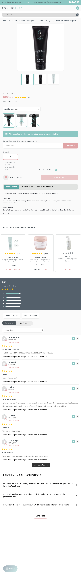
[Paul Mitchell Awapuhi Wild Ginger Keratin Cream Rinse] (13, 243)
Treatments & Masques (25, 20)
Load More (40, 516)
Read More (7, 214)
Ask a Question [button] (30, 315)
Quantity (6, 152)
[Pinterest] (78, 2)
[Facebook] (70, 2)
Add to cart (59, 177)
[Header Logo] (13, 8)
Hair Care (7, 20)
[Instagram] (75, 2)
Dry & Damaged (45, 20)
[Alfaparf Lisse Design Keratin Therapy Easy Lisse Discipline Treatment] (40, 243)
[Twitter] (73, 2)
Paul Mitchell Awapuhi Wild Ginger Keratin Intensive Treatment (24, 356)
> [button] (41, 465)
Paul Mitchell (8, 93)
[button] (73, 338)
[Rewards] (10, 568)
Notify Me (71, 145)
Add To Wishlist (16, 177)
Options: (11, 109)
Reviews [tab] (8, 323)
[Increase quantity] (15, 156)
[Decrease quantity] (5, 156)
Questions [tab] (23, 323)
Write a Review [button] (11, 315)
